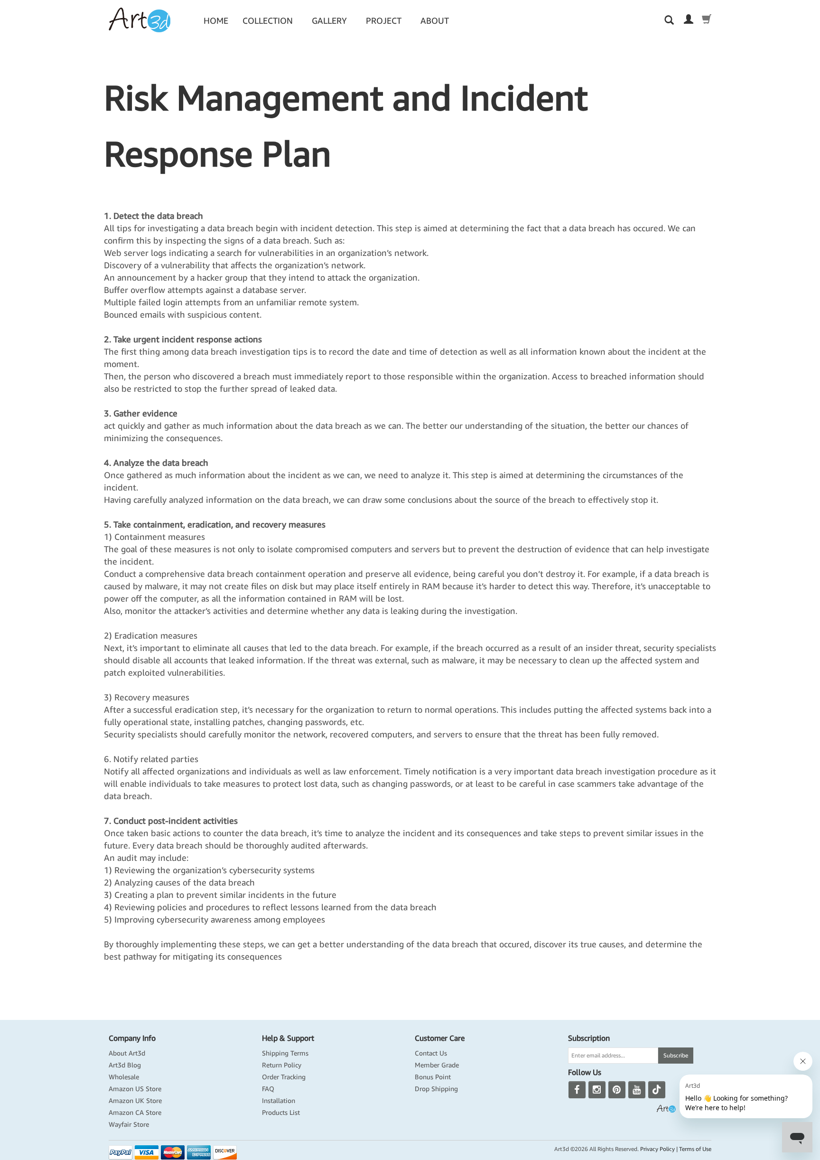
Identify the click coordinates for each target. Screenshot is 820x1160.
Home (216, 20)
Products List (281, 1112)
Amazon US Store (135, 1089)
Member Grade (437, 1065)
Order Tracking (284, 1077)
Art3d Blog (125, 1065)
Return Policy (281, 1065)
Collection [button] (267, 20)
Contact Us (431, 1053)
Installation (278, 1100)
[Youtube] (636, 1089)
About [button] (434, 20)
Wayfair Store (129, 1124)
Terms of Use (695, 1148)
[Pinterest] (616, 1089)
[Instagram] (597, 1089)
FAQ (268, 1089)
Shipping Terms (285, 1053)
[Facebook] (577, 1089)
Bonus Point (433, 1077)
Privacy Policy (657, 1148)
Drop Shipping (436, 1089)
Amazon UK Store (135, 1100)
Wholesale (124, 1077)
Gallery (329, 20)
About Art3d (127, 1053)
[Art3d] (139, 19)
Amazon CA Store (135, 1112)
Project (383, 20)
